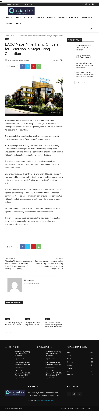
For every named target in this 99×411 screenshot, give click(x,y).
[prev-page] (6, 332)
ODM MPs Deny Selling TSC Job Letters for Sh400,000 (84, 48)
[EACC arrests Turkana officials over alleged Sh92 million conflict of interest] (54, 313)
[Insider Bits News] (21, 11)
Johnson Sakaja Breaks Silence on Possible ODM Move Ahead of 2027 (84, 65)
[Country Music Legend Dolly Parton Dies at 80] (34, 313)
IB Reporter (14, 60)
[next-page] (10, 332)
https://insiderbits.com (31, 283)
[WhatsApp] (38, 66)
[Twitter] (89, 4)
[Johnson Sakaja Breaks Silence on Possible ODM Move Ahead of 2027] (71, 65)
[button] (91, 29)
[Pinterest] (33, 66)
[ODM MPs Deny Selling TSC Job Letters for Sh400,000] (14, 313)
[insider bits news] (15, 393)
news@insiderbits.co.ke (45, 400)
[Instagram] (86, 4)
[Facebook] (82, 4)
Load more (79, 82)
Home (7, 36)
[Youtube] (92, 4)
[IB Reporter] (6, 60)
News (12, 36)
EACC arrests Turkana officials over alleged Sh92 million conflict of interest (54, 325)
